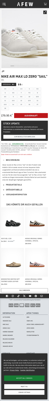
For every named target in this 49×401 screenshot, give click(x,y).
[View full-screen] (45, 12)
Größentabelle (13, 189)
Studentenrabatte (33, 335)
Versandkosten (17, 144)
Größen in (8, 84)
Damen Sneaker (8, 335)
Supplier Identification (27, 370)
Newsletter (30, 332)
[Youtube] (30, 296)
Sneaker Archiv (8, 346)
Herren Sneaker (8, 332)
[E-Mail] (42, 296)
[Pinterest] (36, 296)
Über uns (30, 321)
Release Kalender (8, 339)
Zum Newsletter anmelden (24, 137)
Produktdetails (13, 184)
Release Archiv (7, 342)
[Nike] (3, 71)
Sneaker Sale (7, 321)
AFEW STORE (25, 4)
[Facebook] (7, 296)
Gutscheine (6, 317)
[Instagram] (13, 296)
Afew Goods (30, 328)
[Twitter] (24, 296)
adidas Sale (6, 328)
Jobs (28, 317)
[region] (24, 376)
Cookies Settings (24, 392)
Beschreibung (12, 160)
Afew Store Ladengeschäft (35, 324)
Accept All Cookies (24, 378)
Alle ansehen (24, 290)
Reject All (24, 386)
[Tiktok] (19, 296)
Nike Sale (6, 324)
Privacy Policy (14, 370)
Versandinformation (16, 194)
